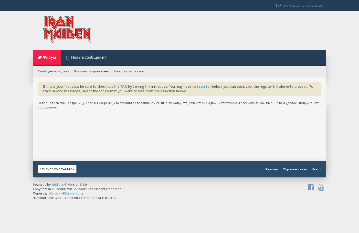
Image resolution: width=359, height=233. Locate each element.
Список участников (129, 71)
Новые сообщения (88, 57)
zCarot (53, 193)
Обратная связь (295, 169)
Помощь (271, 169)
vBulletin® (59, 184)
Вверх (316, 169)
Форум (49, 57)
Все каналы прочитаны (91, 71)
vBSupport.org (72, 193)
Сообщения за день (53, 71)
